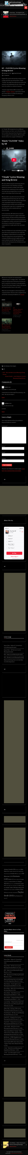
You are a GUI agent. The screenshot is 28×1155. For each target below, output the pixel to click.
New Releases (6, 366)
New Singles (13, 366)
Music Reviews (13, 16)
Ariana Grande (9, 869)
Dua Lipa (19, 873)
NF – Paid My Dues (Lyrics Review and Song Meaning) (6, 309)
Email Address (8, 942)
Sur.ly (12, 921)
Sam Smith (13, 889)
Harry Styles (17, 879)
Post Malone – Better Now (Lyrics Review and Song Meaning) (18, 1143)
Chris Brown (7, 873)
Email (4, 452)
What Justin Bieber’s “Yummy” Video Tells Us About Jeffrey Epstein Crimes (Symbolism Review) (13, 1032)
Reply (3, 397)
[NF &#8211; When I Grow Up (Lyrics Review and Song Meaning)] (7, 321)
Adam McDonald (17, 73)
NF (4, 369)
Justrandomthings (15, 2)
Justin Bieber (13, 881)
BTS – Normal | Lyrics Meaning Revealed (14, 657)
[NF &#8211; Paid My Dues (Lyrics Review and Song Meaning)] (7, 304)
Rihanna (7, 889)
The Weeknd (18, 896)
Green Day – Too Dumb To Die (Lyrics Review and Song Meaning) (18, 13)
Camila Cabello (13, 871)
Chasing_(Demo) (10, 91)
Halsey (11, 879)
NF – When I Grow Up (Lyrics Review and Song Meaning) (6, 326)
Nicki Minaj (20, 887)
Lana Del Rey (15, 885)
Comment (5, 426)
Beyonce (18, 869)
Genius (22, 294)
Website (4, 458)
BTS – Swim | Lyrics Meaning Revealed (13, 654)
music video (11, 887)
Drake (14, 873)
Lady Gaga (9, 885)
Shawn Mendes (10, 892)
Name (4, 446)
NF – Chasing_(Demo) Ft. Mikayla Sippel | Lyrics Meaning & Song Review (18, 310)
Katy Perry (12, 883)
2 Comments (6, 75)
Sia (16, 892)
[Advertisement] (14, 33)
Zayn (5, 898)
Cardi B (20, 871)
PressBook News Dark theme (16, 1153)
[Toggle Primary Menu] (25, 7)
